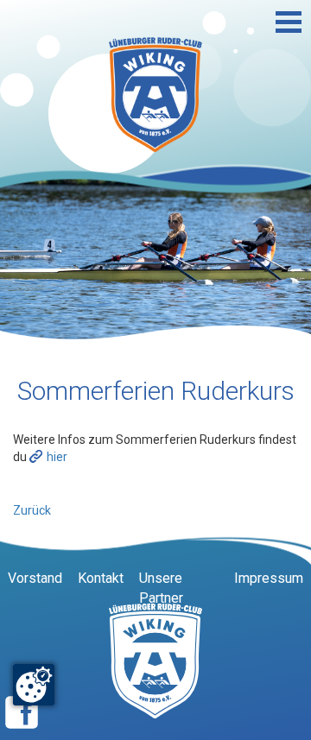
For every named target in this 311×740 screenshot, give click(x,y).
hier (57, 457)
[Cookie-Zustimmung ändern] (33, 684)
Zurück (32, 510)
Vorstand (35, 578)
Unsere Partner (161, 588)
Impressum (268, 578)
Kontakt (101, 578)
